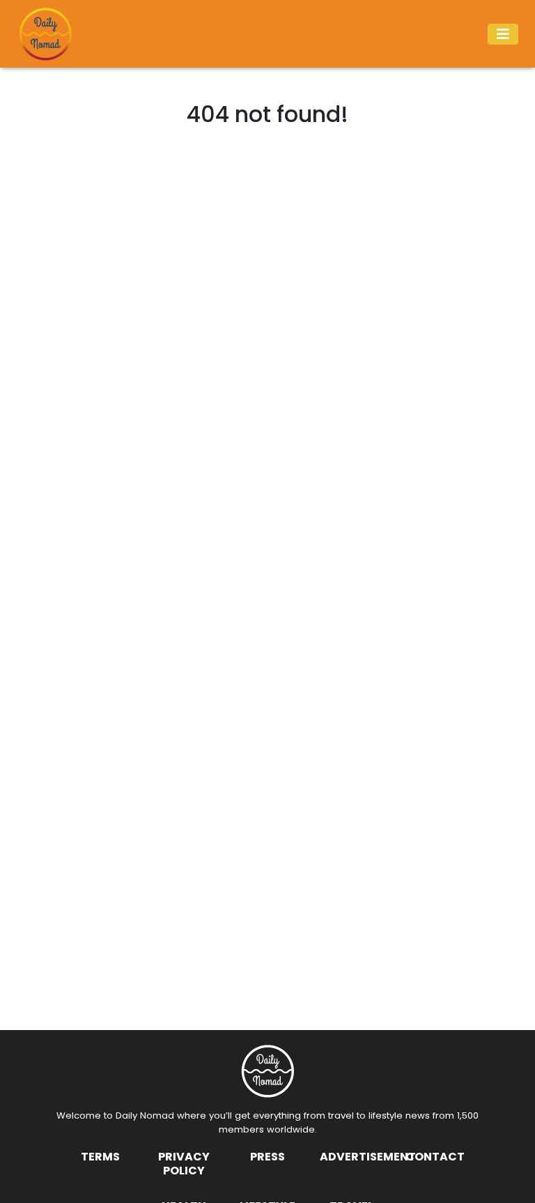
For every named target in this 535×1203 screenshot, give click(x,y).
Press (267, 1157)
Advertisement (368, 1157)
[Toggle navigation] (503, 34)
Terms (100, 1157)
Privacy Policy (184, 1163)
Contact (435, 1157)
